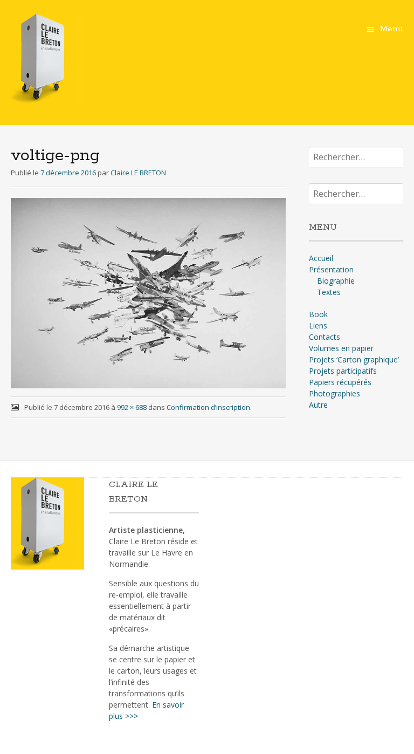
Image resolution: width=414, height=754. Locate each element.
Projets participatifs (343, 371)
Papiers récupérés (340, 382)
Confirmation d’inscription (208, 407)
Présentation (331, 269)
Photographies (334, 393)
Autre (318, 405)
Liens (318, 325)
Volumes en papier (341, 348)
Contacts (324, 337)
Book (318, 314)
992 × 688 (132, 407)
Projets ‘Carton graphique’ (354, 359)
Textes (329, 292)
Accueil (321, 258)
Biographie (336, 281)
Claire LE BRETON (138, 172)
